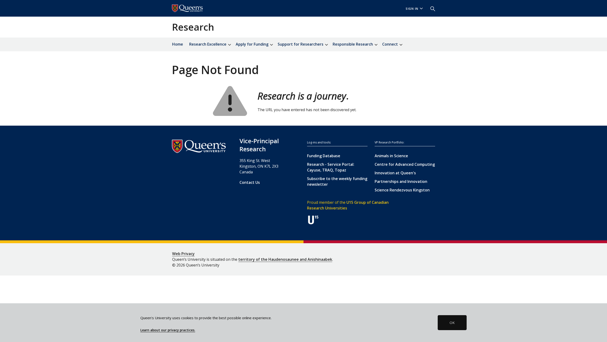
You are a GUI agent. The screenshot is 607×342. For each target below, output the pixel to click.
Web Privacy (183, 253)
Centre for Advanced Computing (405, 164)
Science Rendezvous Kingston (402, 190)
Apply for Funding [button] (252, 44)
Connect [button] (390, 44)
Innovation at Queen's (395, 173)
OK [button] (452, 322)
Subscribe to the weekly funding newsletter (337, 181)
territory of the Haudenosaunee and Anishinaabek (285, 259)
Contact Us (249, 182)
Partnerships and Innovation (401, 181)
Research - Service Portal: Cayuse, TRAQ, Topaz (330, 167)
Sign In (412, 9)
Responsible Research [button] (353, 44)
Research (193, 26)
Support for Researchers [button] (301, 44)
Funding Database (323, 155)
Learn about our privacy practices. (167, 330)
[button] (431, 8)
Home (177, 44)
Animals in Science (391, 155)
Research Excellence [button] (208, 44)
